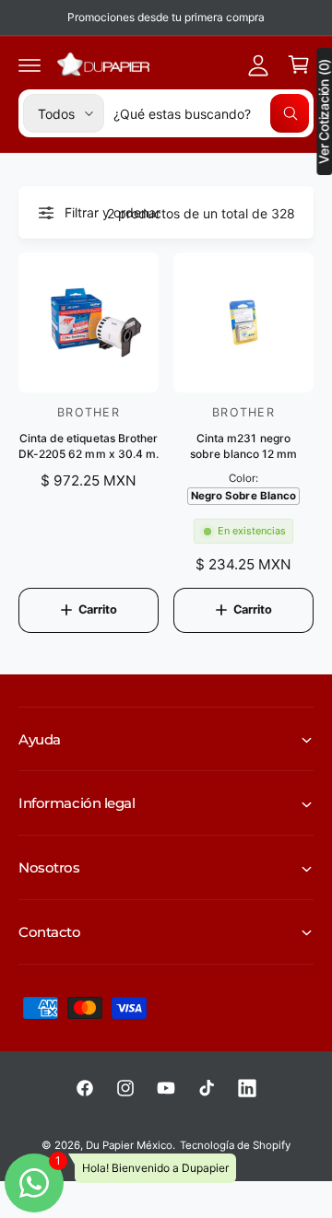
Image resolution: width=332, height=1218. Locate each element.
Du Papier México (129, 1145)
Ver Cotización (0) (323, 111)
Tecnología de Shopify (235, 1145)
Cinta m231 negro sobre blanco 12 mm (243, 446)
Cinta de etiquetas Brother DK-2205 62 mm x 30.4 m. (88, 446)
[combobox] (211, 113)
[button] (29, 64)
